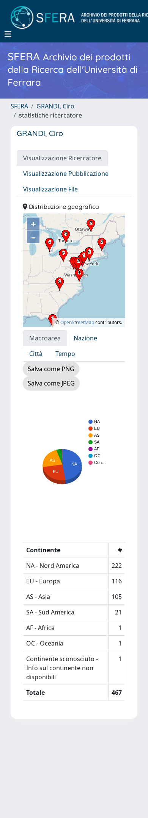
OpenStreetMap (77, 322)
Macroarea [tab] (45, 338)
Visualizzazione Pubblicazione (66, 173)
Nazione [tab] (85, 338)
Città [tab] (36, 353)
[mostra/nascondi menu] (8, 34)
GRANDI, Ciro (55, 106)
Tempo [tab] (65, 353)
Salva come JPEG (51, 383)
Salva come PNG (51, 369)
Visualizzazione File (50, 189)
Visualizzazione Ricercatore (62, 158)
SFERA (19, 106)
